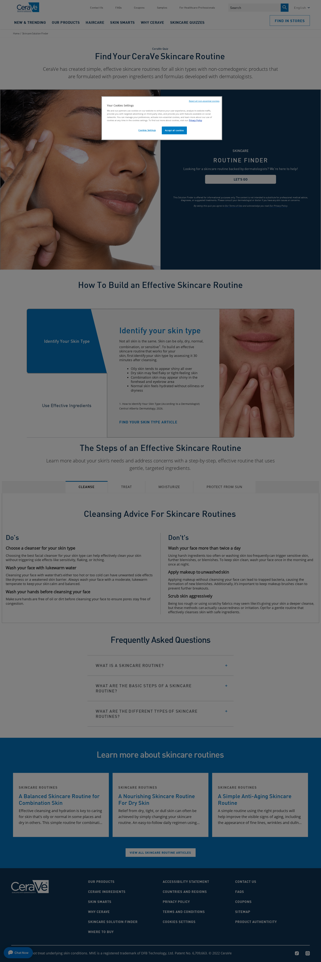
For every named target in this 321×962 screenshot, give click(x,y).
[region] (161, 118)
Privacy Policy (195, 120)
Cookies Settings (147, 130)
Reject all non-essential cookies (204, 101)
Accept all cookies (174, 130)
